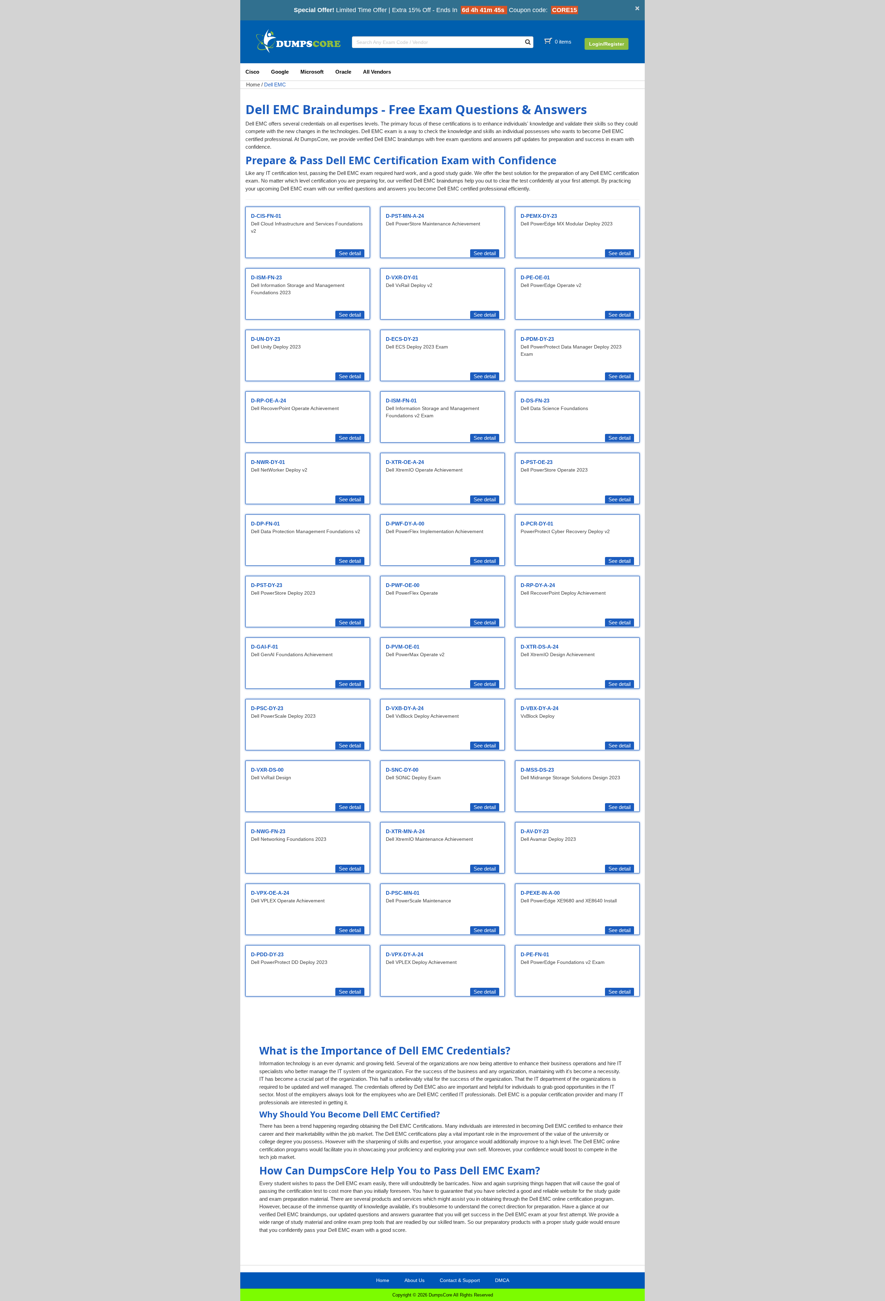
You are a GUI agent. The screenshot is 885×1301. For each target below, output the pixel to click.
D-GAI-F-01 (264, 647)
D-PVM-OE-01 (402, 647)
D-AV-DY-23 (535, 831)
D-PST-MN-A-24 (405, 216)
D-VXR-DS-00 (267, 770)
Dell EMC (275, 84)
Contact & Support (460, 1280)
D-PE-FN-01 (535, 954)
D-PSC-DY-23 (267, 708)
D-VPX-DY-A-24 (404, 954)
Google (280, 72)
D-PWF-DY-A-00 (405, 524)
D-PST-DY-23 (266, 585)
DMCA (502, 1280)
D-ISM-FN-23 (266, 277)
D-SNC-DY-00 (402, 770)
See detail (350, 253)
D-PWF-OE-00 (402, 585)
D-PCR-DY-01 (537, 524)
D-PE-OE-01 (535, 277)
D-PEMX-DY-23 (539, 216)
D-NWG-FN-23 (268, 831)
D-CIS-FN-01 (266, 216)
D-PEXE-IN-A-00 (540, 893)
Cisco (252, 72)
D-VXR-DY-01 (402, 277)
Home (253, 84)
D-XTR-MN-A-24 (405, 831)
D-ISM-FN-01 (401, 400)
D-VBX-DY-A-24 (539, 708)
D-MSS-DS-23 (537, 770)
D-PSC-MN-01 (402, 893)
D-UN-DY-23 (265, 339)
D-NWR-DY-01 (268, 462)
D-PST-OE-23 (536, 462)
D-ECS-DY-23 (402, 339)
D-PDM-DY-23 (537, 339)
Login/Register (606, 44)
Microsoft (312, 72)
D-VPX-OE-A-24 (270, 893)
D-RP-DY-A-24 (538, 585)
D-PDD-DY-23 (267, 954)
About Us (414, 1280)
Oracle (343, 72)
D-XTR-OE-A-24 (405, 462)
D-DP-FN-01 (265, 524)
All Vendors (377, 72)
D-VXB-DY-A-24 (404, 708)
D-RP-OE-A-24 (268, 400)
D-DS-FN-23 (535, 400)
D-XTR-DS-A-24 (539, 647)
